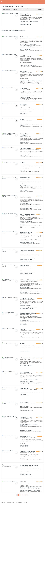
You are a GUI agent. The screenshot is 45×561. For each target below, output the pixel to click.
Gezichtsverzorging (11, 502)
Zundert (25, 502)
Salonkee (3, 502)
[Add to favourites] (16, 15)
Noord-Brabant (19, 502)
